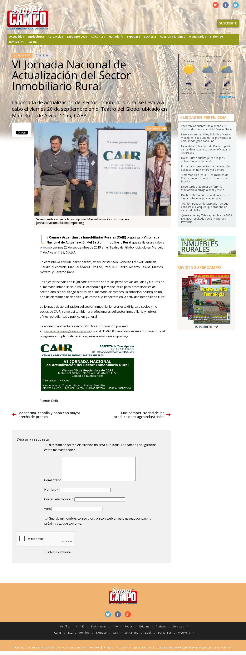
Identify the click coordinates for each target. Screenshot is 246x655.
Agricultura (36, 36)
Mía (115, 632)
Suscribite (228, 23)
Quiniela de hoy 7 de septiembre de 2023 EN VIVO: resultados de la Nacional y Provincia (206, 218)
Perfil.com (66, 626)
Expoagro (133, 36)
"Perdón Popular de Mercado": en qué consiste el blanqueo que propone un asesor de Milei (204, 207)
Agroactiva (55, 36)
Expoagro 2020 (77, 36)
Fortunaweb (99, 626)
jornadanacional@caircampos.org (68, 331)
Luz (70, 632)
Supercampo (35, 17)
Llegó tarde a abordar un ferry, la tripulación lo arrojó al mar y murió (202, 188)
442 (82, 626)
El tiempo (216, 36)
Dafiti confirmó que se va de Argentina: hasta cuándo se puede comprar (205, 196)
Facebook (226, 5)
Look (148, 632)
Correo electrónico (59, 499)
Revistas (178, 626)
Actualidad (16, 36)
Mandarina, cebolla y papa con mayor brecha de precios (49, 415)
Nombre (51, 489)
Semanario (132, 632)
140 (115, 626)
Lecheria (150, 36)
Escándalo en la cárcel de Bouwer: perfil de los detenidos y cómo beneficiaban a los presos (206, 149)
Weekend (184, 632)
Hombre (84, 632)
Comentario (52, 480)
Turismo (161, 626)
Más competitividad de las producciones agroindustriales (139, 415)
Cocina (32, 42)
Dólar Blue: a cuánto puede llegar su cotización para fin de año (203, 159)
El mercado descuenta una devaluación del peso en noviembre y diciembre (205, 168)
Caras (58, 632)
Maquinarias (197, 36)
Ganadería (116, 36)
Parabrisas (165, 632)
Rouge (128, 626)
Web (47, 509)
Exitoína (144, 626)
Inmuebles (16, 42)
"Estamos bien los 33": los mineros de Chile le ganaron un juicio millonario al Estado (204, 178)
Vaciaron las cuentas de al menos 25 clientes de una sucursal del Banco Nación (207, 127)
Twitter (236, 5)
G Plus (216, 5)
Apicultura (98, 36)
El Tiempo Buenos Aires (207, 56)
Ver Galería (153, 128)
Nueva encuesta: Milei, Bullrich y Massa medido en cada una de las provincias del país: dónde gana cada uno (206, 138)
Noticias (101, 632)
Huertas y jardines (172, 36)
